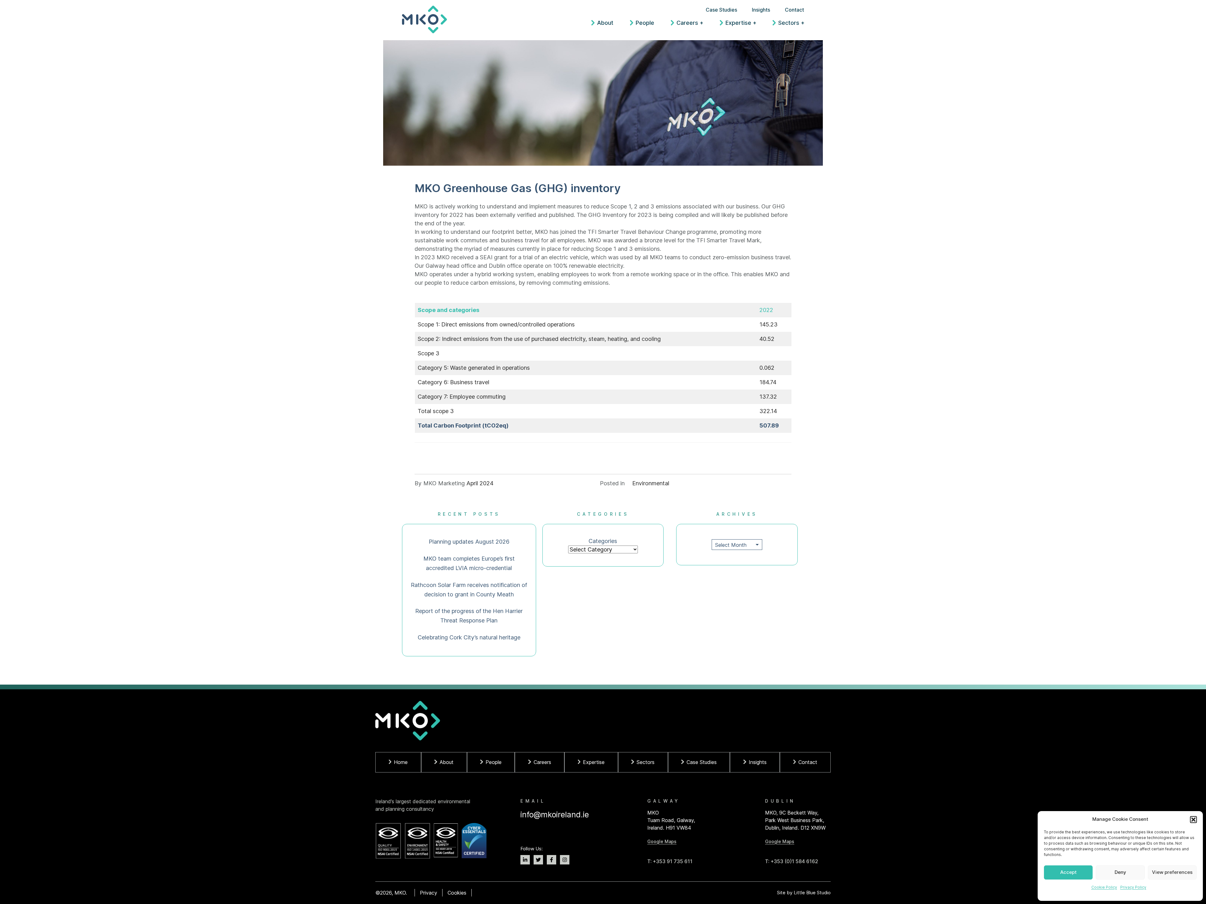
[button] (1193, 819)
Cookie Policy (1104, 887)
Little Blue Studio (812, 893)
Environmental (650, 483)
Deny (1120, 872)
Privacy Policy (1133, 887)
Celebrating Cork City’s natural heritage (469, 637)
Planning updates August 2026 (469, 541)
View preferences (1172, 872)
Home (401, 762)
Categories (603, 541)
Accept (1068, 872)
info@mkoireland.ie (554, 814)
